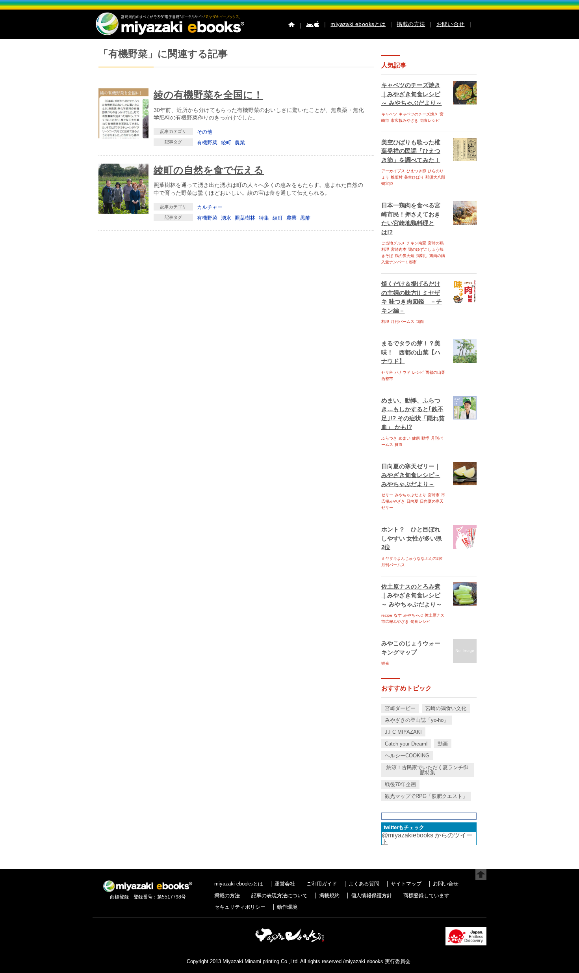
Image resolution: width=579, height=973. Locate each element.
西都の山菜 (435, 372)
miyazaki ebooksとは (358, 24)
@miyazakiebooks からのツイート (427, 838)
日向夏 (412, 501)
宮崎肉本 (398, 249)
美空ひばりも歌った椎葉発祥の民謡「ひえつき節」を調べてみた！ (410, 151)
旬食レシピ (430, 120)
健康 (416, 438)
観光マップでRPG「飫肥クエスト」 (426, 796)
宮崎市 (434, 495)
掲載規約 (329, 895)
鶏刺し (422, 256)
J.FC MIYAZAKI (403, 732)
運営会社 (285, 884)
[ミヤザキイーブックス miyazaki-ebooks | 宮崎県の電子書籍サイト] (169, 35)
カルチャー (210, 207)
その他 (204, 132)
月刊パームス (402, 321)
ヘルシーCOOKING (407, 756)
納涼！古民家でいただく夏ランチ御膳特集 (427, 769)
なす (398, 615)
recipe (386, 615)
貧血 (399, 444)
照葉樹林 (245, 218)
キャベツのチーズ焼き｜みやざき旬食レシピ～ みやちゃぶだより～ (411, 94)
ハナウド (402, 372)
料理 (385, 321)
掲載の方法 (411, 24)
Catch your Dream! (406, 744)
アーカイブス (393, 171)
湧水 (226, 218)
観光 (385, 663)
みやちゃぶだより (410, 495)
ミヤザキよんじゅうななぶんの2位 (412, 558)
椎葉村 (397, 177)
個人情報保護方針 (371, 895)
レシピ (418, 372)
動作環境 (287, 907)
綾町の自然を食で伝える (209, 169)
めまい (404, 438)
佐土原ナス (434, 615)
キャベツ (389, 114)
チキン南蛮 (416, 243)
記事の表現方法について (279, 895)
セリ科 (387, 372)
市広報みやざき (404, 120)
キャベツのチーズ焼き (418, 114)
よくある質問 (364, 884)
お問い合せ (450, 24)
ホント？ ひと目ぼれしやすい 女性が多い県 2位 (411, 538)
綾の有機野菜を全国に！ (208, 94)
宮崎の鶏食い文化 (445, 708)
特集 (264, 218)
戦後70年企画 (400, 784)
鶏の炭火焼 (404, 256)
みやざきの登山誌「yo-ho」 (417, 720)
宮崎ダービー (400, 708)
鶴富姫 (387, 183)
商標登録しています (426, 895)
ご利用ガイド (321, 884)
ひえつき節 (416, 171)
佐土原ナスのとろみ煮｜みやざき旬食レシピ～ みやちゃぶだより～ (411, 595)
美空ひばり (414, 177)
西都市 (387, 379)
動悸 (425, 438)
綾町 (226, 142)
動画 (443, 744)
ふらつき (389, 438)
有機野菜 (207, 142)
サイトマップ (406, 884)
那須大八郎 (435, 177)
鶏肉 (420, 321)
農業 (240, 142)
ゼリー (387, 495)
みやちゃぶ (413, 615)
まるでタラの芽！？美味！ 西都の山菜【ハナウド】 (410, 352)
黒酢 (305, 218)
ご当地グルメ (393, 243)
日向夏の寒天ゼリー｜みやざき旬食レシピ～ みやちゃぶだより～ (410, 475)
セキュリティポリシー (239, 907)
